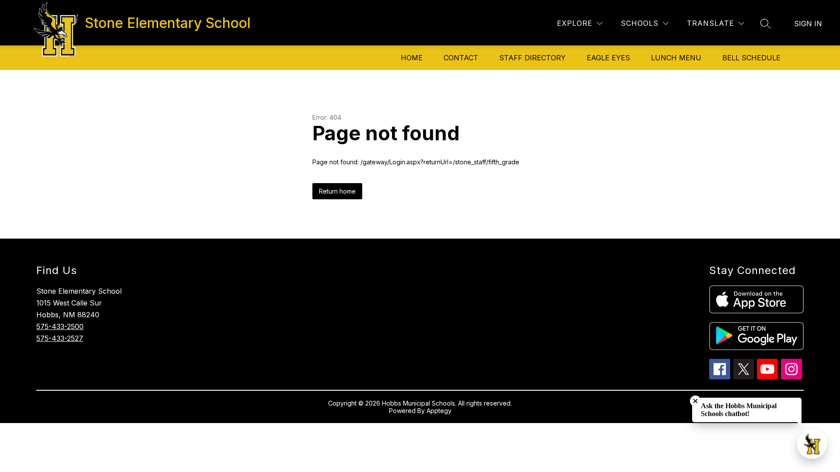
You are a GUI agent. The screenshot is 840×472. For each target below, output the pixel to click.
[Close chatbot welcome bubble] (695, 401)
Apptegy (439, 410)
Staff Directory (532, 57)
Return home (337, 191)
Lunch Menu (676, 57)
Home (412, 57)
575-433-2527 (59, 338)
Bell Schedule (751, 57)
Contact (461, 57)
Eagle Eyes (608, 57)
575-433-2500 (60, 326)
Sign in (808, 23)
